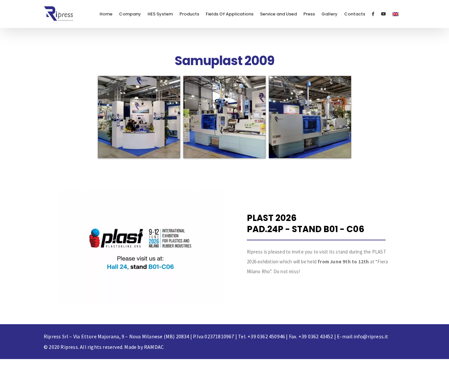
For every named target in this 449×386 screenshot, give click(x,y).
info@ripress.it (371, 336)
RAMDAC (154, 347)
